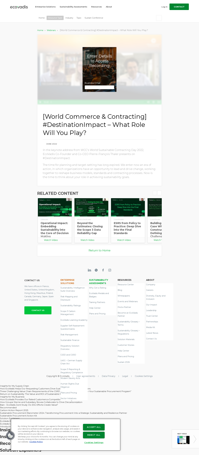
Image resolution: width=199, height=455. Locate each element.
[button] (10, 435)
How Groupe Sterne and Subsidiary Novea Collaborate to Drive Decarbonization (41, 402)
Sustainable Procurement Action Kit (18, 415)
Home (42, 18)
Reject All (93, 435)
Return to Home (99, 250)
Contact (179, 7)
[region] (65, 435)
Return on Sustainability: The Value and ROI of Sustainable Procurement (37, 394)
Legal (125, 376)
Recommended (8, 407)
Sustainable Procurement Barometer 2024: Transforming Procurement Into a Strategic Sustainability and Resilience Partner (63, 413)
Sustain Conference (94, 18)
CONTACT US (38, 310)
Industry (69, 18)
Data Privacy (108, 376)
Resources (96, 7)
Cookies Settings (144, 376)
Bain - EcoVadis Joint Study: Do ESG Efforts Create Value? (29, 405)
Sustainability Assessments (73, 7)
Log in (164, 7)
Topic (78, 18)
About (109, 7)
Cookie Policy (36, 442)
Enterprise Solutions (45, 7)
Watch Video (51, 240)
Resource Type (55, 18)
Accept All (94, 427)
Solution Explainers (9, 418)
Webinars (51, 30)
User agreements (85, 376)
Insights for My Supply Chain (14, 386)
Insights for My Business (12, 396)
